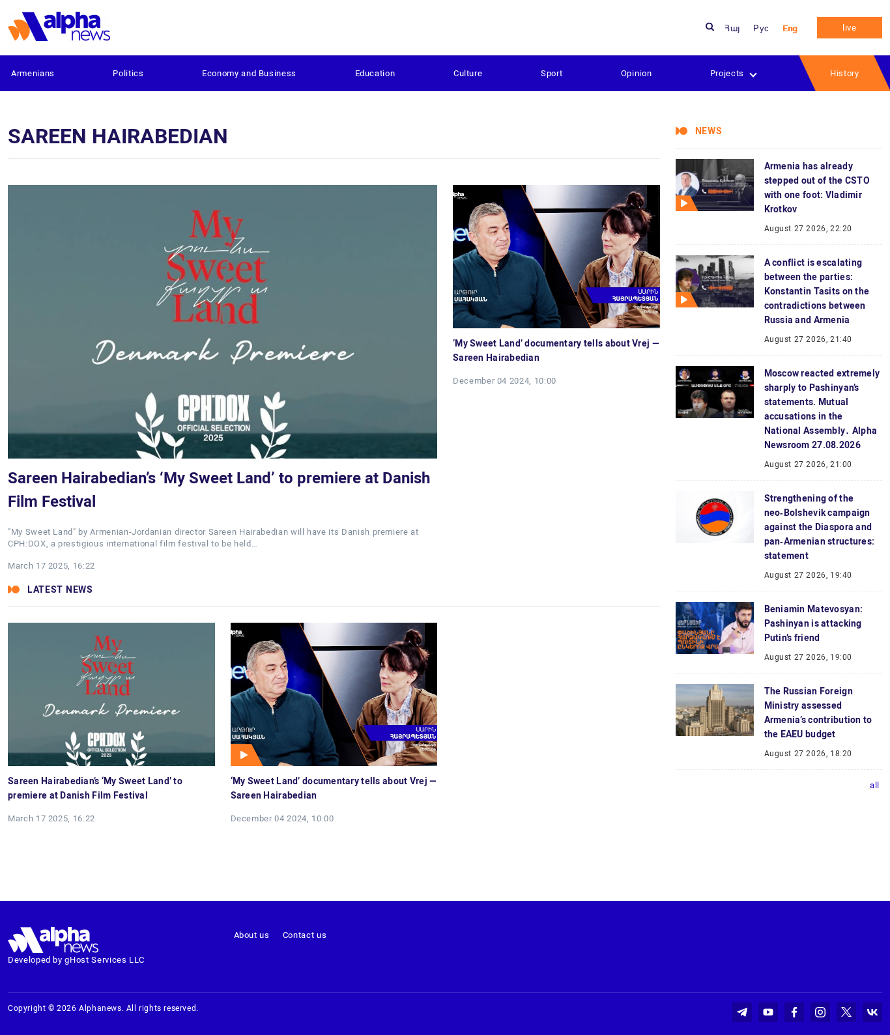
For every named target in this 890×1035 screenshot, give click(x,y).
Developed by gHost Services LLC (76, 960)
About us (252, 935)
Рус (761, 28)
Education (375, 73)
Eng (789, 28)
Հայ (732, 28)
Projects (727, 73)
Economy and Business (249, 73)
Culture (468, 73)
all (875, 785)
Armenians (33, 73)
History (844, 73)
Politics (128, 73)
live (849, 28)
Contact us (305, 935)
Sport (551, 73)
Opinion (636, 73)
